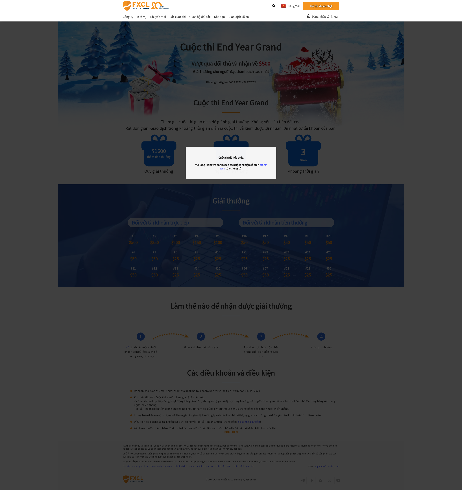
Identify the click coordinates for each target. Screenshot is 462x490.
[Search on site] (273, 6)
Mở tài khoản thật (321, 6)
